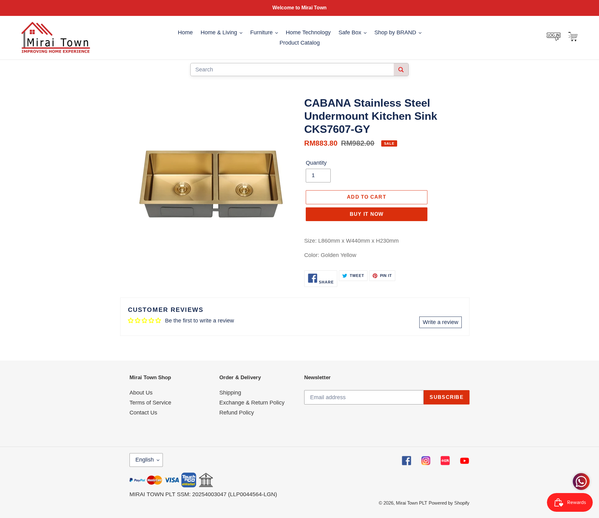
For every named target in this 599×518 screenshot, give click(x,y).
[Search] (401, 69)
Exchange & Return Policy (252, 402)
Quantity (316, 163)
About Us (141, 393)
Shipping (230, 393)
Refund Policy (236, 412)
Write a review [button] (440, 322)
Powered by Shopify (449, 503)
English (144, 460)
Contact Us (143, 412)
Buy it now (367, 214)
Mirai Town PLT (411, 503)
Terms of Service (150, 402)
